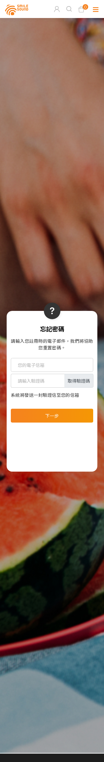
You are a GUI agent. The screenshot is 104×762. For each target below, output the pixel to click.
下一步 (52, 415)
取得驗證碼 (79, 380)
